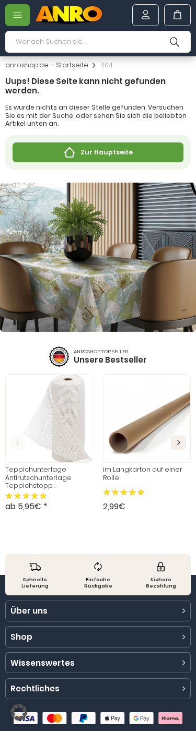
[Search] (174, 42)
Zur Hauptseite (106, 152)
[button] (178, 442)
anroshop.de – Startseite (46, 65)
